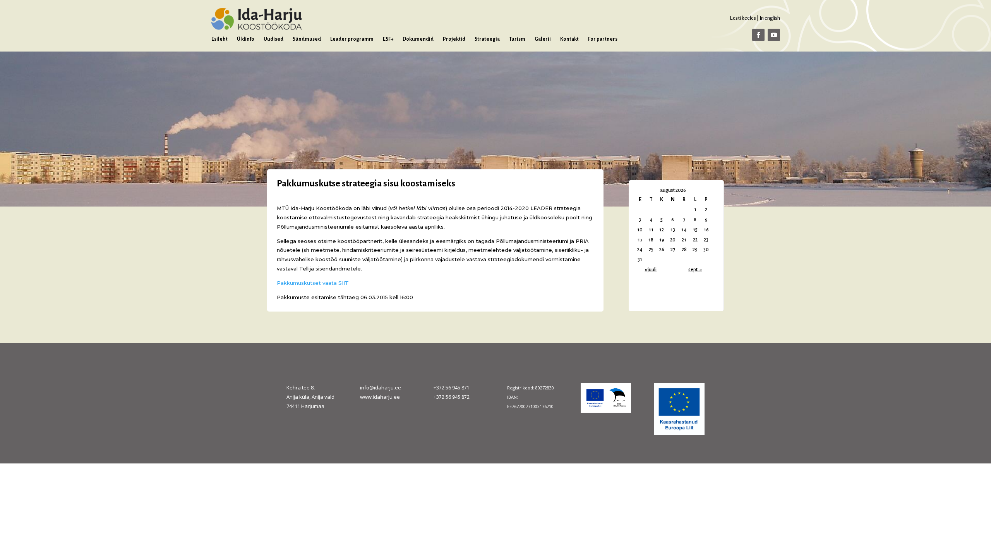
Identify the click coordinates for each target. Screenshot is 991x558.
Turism (517, 39)
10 (640, 229)
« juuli (651, 269)
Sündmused (307, 39)
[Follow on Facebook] (758, 35)
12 (661, 229)
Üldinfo (245, 39)
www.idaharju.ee (380, 396)
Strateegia (487, 39)
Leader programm (352, 39)
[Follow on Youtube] (774, 35)
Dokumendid (418, 39)
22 (695, 240)
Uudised (273, 39)
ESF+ (388, 39)
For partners (602, 39)
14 (684, 229)
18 (650, 240)
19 (661, 240)
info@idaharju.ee (380, 387)
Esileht (219, 39)
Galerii (543, 39)
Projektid (454, 39)
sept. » (695, 269)
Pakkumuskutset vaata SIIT (313, 283)
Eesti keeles (743, 18)
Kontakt (569, 39)
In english (770, 18)
